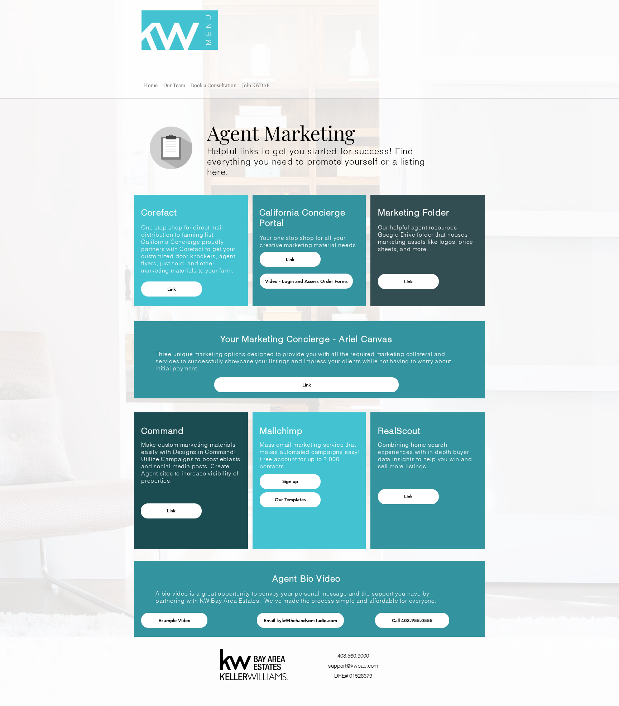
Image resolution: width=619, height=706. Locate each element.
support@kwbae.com (353, 665)
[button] (174, 82)
